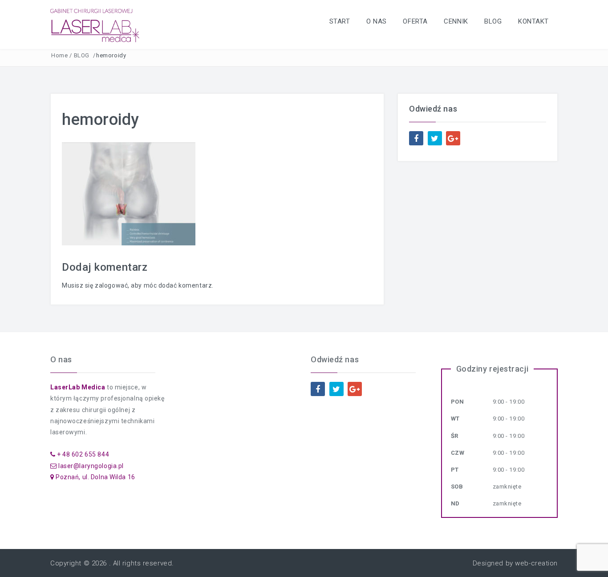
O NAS (376, 21)
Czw (458, 452)
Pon (457, 401)
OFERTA (415, 21)
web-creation (536, 563)
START (339, 21)
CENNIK (456, 21)
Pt (455, 469)
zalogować (111, 285)
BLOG (493, 21)
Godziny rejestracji (492, 368)
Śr (454, 436)
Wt (455, 418)
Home (59, 55)
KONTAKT (533, 21)
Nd (455, 503)
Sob (457, 486)
